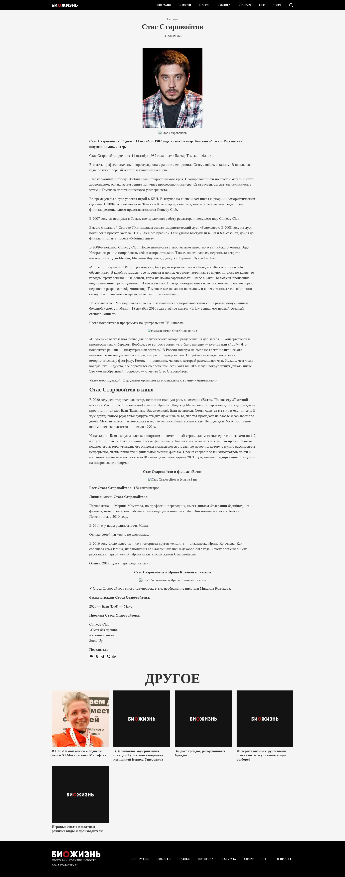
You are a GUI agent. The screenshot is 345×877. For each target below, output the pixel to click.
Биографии (163, 5)
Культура (245, 5)
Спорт (277, 5)
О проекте (284, 859)
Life (262, 5)
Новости (185, 5)
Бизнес (204, 5)
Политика (224, 5)
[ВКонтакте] (91, 656)
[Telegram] (102, 656)
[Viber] (108, 656)
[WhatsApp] (114, 656)
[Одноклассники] (97, 656)
